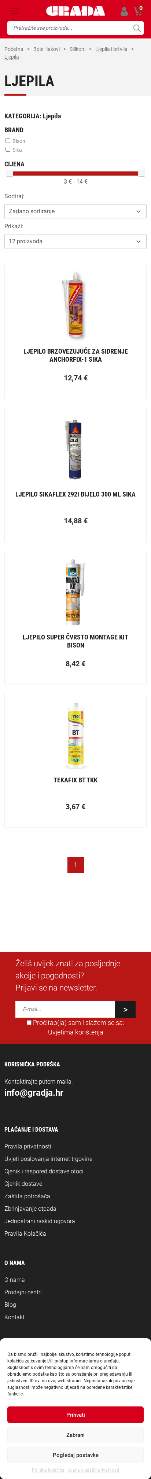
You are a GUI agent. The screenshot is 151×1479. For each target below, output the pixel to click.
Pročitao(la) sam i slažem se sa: (78, 1027)
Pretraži (137, 28)
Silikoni (77, 49)
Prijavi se (124, 11)
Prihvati (75, 1415)
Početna (13, 49)
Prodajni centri (23, 1292)
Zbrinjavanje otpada (30, 1208)
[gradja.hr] (75, 11)
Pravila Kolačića (25, 1233)
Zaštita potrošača (27, 1196)
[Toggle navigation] (14, 11)
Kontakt (14, 1317)
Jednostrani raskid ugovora (39, 1221)
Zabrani (75, 1435)
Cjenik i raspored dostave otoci (44, 1171)
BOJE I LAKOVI (46, 49)
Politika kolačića (48, 1470)
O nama (14, 1279)
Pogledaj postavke (76, 1455)
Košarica (138, 10)
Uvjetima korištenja (75, 1032)
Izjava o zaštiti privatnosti (93, 1470)
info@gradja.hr (33, 1093)
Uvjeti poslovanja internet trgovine (48, 1158)
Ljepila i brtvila (111, 49)
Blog (10, 1304)
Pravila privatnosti (27, 1146)
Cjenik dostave (23, 1183)
